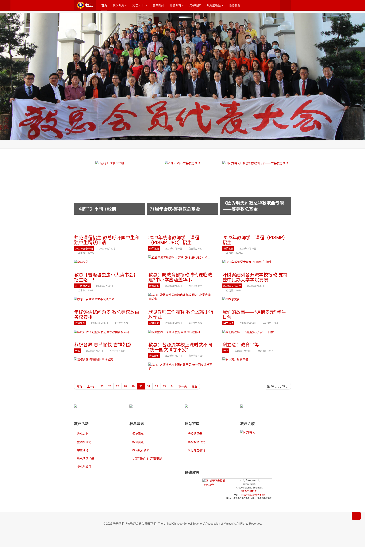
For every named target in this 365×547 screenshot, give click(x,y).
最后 (194, 386)
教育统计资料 (140, 450)
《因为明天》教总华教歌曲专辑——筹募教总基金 (253, 206)
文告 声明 (138, 5)
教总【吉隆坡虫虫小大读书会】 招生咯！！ (106, 277)
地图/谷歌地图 (249, 491)
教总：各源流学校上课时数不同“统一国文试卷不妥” (180, 347)
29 (133, 386)
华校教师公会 (196, 442)
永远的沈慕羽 (196, 450)
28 (125, 386)
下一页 (182, 386)
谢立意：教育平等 (240, 344)
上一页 (91, 386)
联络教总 (234, 5)
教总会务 (82, 433)
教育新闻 (158, 5)
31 (148, 386)
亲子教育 (195, 5)
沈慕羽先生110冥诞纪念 (147, 458)
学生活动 (82, 450)
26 (109, 386)
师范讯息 (138, 433)
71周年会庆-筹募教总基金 (175, 209)
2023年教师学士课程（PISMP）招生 (255, 239)
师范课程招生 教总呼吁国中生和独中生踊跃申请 (106, 239)
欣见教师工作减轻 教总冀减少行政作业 (180, 314)
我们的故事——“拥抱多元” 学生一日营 (256, 314)
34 (172, 386)
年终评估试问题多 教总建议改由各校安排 (106, 314)
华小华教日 (84, 467)
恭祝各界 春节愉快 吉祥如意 (103, 344)
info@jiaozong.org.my (253, 494)
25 (101, 386)
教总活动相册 (85, 458)
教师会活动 (84, 442)
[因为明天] (247, 432)
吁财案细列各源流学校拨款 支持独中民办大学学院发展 (255, 277)
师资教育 (175, 5)
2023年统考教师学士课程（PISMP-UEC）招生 (173, 239)
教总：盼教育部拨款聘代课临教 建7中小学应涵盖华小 (180, 277)
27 (117, 386)
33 (164, 386)
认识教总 (118, 5)
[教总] (85, 5)
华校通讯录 (195, 433)
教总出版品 (213, 5)
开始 (79, 386)
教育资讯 (138, 442)
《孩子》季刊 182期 (96, 209)
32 (156, 386)
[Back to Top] (356, 516)
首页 (104, 5)
